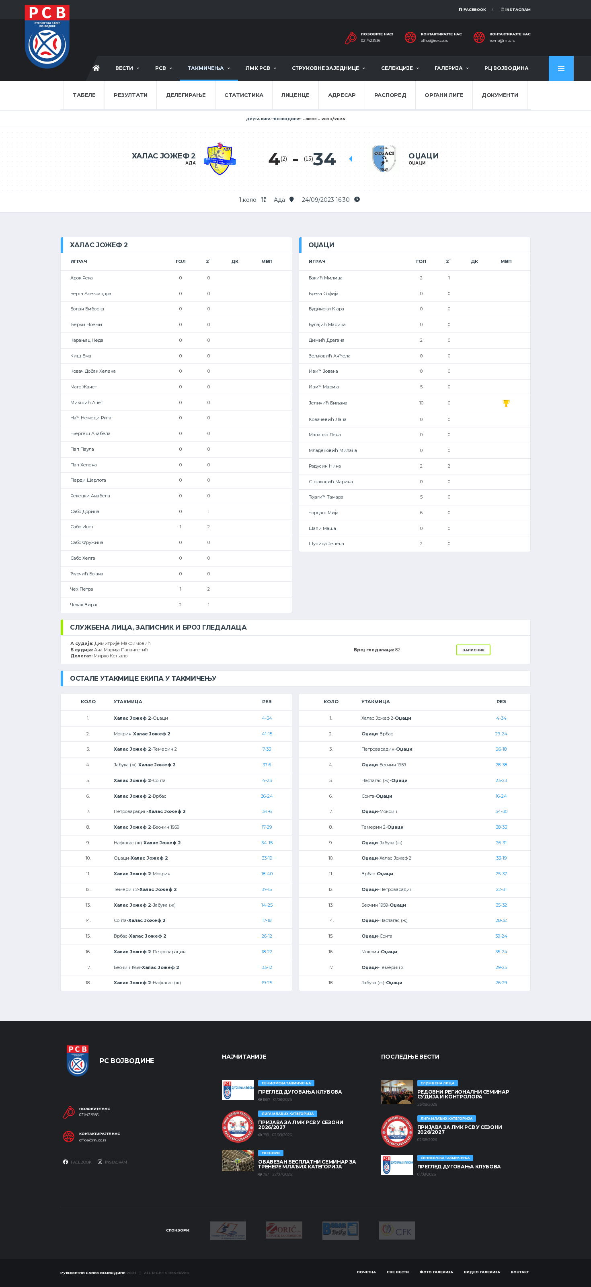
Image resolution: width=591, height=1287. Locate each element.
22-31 (501, 889)
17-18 (266, 920)
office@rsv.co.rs (434, 41)
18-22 (267, 951)
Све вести (398, 1272)
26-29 (501, 982)
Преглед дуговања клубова (300, 1092)
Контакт (520, 1272)
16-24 (501, 796)
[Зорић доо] (284, 1229)
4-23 (267, 780)
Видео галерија (482, 1272)
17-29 (267, 827)
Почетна (366, 1272)
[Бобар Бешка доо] (340, 1230)
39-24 (501, 936)
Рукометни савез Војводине (92, 1273)
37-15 (267, 889)
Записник (473, 650)
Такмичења (206, 68)
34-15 (267, 843)
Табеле (84, 95)
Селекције (397, 68)
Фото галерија (436, 1272)
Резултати (131, 95)
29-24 (501, 734)
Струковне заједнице (325, 68)
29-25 (501, 967)
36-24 (267, 796)
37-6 (267, 765)
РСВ (160, 68)
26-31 (501, 843)
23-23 (501, 780)
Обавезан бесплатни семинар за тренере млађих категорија (307, 1164)
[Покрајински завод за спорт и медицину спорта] (228, 1230)
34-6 (267, 811)
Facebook (474, 9)
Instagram (517, 9)
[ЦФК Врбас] (397, 1230)
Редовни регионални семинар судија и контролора (463, 1094)
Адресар (342, 95)
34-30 (501, 811)
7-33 (267, 749)
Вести (124, 68)
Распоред (390, 95)
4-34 (267, 718)
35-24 (501, 951)
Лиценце (295, 95)
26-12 (267, 936)
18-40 (267, 873)
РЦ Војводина (506, 68)
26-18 (501, 749)
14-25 (267, 905)
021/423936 (370, 41)
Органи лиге (444, 95)
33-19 (267, 858)
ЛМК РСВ (258, 68)
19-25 (267, 982)
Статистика (243, 95)
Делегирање (186, 95)
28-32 (501, 920)
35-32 (501, 905)
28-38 (501, 765)
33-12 (267, 967)
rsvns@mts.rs (502, 41)
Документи (500, 95)
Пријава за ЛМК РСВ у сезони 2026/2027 (300, 1124)
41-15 (267, 734)
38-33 (501, 827)
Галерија (449, 68)
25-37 (501, 873)
